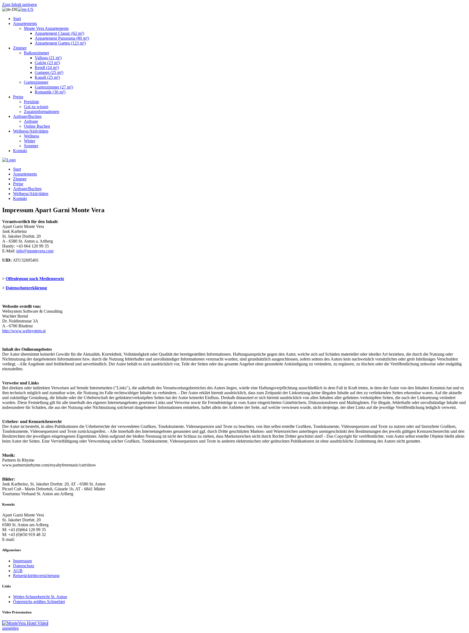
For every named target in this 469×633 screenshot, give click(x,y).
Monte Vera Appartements (46, 28)
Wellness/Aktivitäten (30, 131)
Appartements (25, 23)
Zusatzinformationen (41, 111)
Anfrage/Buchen (27, 116)
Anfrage (31, 121)
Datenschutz (23, 565)
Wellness (31, 136)
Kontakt (20, 150)
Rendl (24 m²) (47, 67)
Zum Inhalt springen (19, 4)
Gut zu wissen (36, 106)
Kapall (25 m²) (47, 77)
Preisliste (31, 101)
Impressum (22, 561)
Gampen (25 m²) (49, 72)
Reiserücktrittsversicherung (36, 575)
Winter (29, 141)
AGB (18, 570)
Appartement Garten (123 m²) (60, 43)
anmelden (10, 628)
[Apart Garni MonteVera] (9, 160)
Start (17, 18)
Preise (18, 97)
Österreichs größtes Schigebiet (39, 601)
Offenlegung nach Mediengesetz (35, 278)
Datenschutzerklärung (26, 288)
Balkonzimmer (36, 53)
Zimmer (20, 48)
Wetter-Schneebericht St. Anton (40, 596)
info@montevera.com (34, 251)
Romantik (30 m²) (50, 92)
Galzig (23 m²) (47, 62)
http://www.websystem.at (24, 330)
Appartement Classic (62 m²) (59, 33)
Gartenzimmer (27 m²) (54, 87)
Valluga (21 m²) (48, 57)
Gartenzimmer (36, 82)
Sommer (31, 145)
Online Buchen (37, 126)
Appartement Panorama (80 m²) (62, 38)
